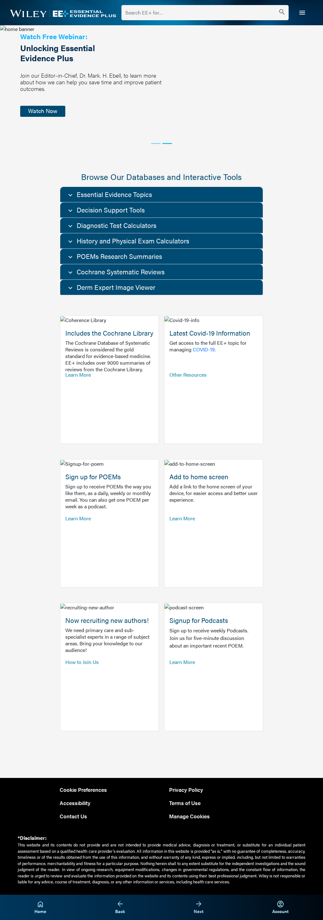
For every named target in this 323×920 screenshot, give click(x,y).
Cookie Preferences (83, 789)
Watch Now (42, 111)
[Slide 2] (167, 143)
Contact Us (73, 816)
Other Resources (188, 374)
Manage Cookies (189, 816)
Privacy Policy (186, 789)
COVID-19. (204, 349)
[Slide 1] (156, 143)
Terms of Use (185, 803)
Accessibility (75, 803)
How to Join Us (82, 662)
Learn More (78, 374)
